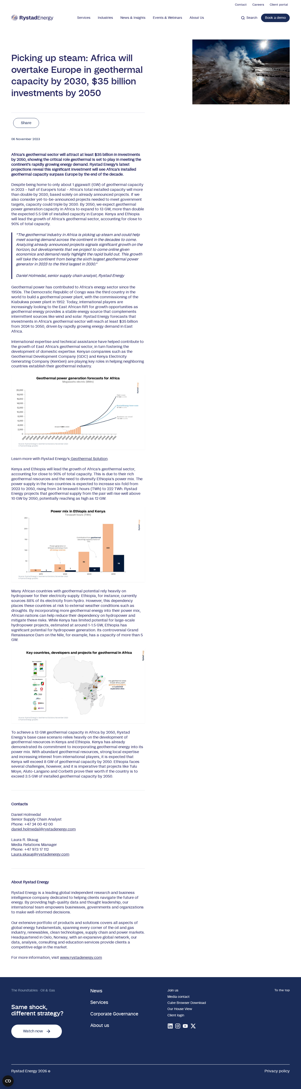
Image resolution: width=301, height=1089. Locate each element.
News (96, 991)
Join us (172, 990)
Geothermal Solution (88, 459)
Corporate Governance (114, 1014)
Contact (241, 4)
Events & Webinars (167, 18)
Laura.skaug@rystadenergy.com (40, 854)
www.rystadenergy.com (81, 957)
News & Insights (132, 18)
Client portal (279, 4)
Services (83, 18)
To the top (282, 990)
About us (99, 1025)
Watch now (33, 1031)
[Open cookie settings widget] (8, 1081)
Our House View (179, 1009)
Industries (105, 18)
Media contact (178, 997)
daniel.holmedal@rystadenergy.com (43, 829)
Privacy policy (277, 1071)
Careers (258, 4)
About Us (197, 18)
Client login (175, 1015)
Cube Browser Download (186, 1003)
